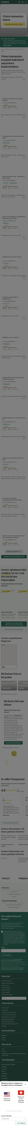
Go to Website (21, 1123)
